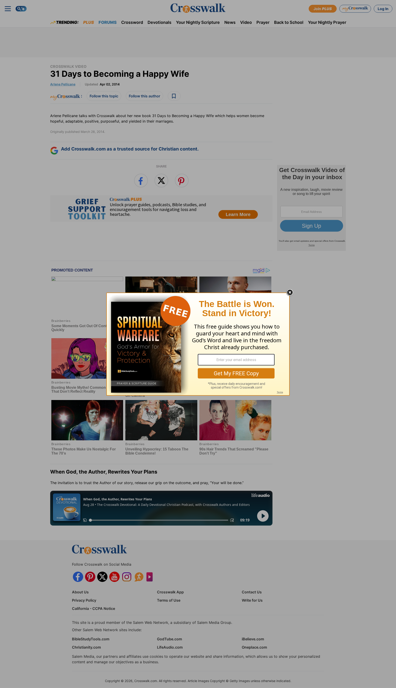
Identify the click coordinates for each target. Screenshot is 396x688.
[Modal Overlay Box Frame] (198, 344)
